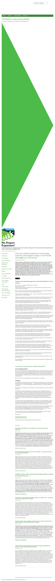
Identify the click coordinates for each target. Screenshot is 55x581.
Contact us (25, 15)
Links (3, 284)
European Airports (6, 260)
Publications (4, 266)
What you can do (6, 295)
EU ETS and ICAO (6, 273)
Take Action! (4, 297)
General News (35, 577)
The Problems (5, 258)
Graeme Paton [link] (19, 285)
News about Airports (42, 577)
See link (25, 310)
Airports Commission (7, 269)
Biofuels (3, 271)
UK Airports (4, 255)
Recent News (49, 577)
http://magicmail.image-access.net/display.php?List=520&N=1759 (28, 419)
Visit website (8, 251)
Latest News (5, 253)
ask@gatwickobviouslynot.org (21, 417)
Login (25, 579)
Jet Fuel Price (5, 286)
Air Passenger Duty (6, 278)
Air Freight (4, 275)
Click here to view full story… (20, 448)
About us (10, 15)
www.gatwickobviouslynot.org (21, 416)
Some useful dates (6, 292)
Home (4, 15)
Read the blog (17, 15)
